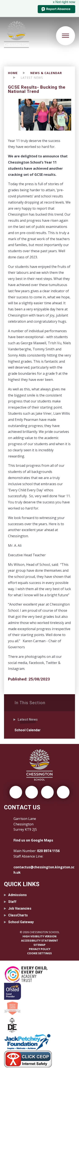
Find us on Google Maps (33, 840)
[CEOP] (39, 1059)
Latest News (32, 78)
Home (13, 73)
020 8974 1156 (48, 850)
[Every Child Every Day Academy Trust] (39, 974)
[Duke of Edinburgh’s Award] (39, 1025)
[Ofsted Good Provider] (39, 991)
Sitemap (39, 945)
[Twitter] (15, 792)
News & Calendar (46, 73)
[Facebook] (31, 792)
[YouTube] (63, 792)
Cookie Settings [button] (39, 953)
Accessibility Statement (39, 940)
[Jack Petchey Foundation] (39, 1042)
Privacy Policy (39, 949)
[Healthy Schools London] (39, 1008)
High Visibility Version (39, 936)
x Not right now (64, 2)
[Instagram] (47, 792)
